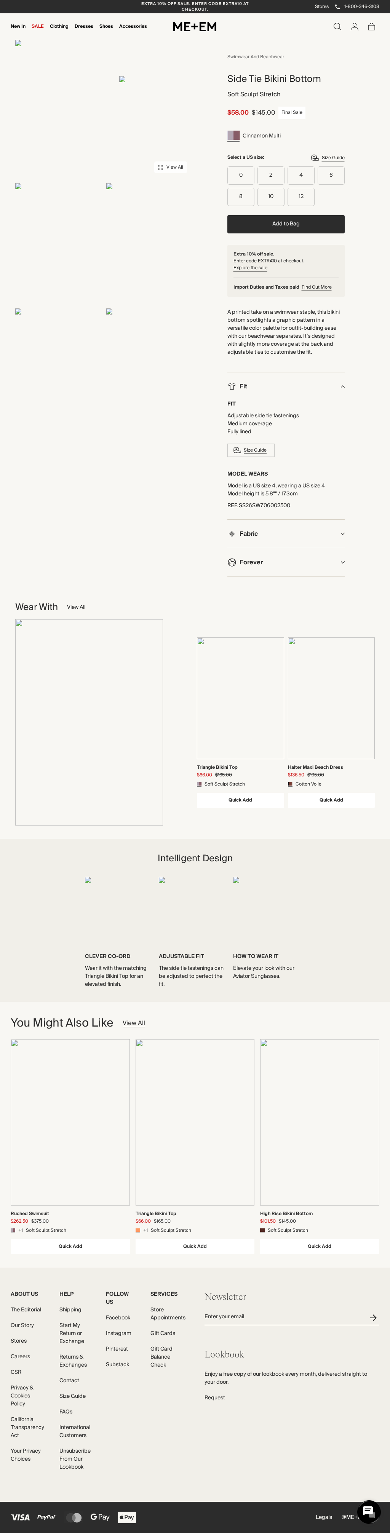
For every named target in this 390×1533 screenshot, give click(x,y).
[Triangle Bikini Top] (240, 698)
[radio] (240, 175)
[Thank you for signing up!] (374, 1317)
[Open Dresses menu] (84, 31)
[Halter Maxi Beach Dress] (331, 698)
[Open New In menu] (18, 31)
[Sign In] (354, 26)
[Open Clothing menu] (59, 31)
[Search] (337, 26)
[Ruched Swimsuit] (70, 1122)
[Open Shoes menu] (106, 31)
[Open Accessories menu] (133, 31)
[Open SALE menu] (37, 31)
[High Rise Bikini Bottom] (319, 1122)
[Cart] (371, 26)
